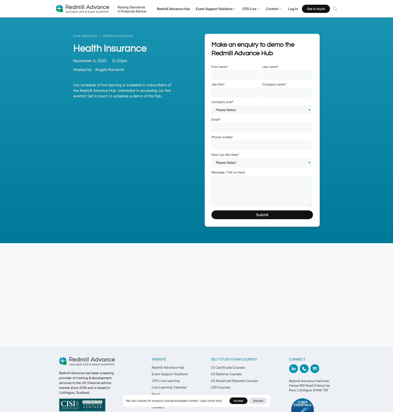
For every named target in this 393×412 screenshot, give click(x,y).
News (156, 394)
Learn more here (211, 400)
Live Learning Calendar (169, 387)
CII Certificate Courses (228, 367)
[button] (215, 8)
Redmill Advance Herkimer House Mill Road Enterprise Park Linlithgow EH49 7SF (309, 385)
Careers (158, 407)
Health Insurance (118, 36)
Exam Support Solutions (214, 9)
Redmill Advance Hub (173, 9)
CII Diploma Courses (226, 374)
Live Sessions (85, 36)
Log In (293, 9)
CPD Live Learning (166, 381)
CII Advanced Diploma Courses (234, 381)
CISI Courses (220, 387)
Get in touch (316, 9)
